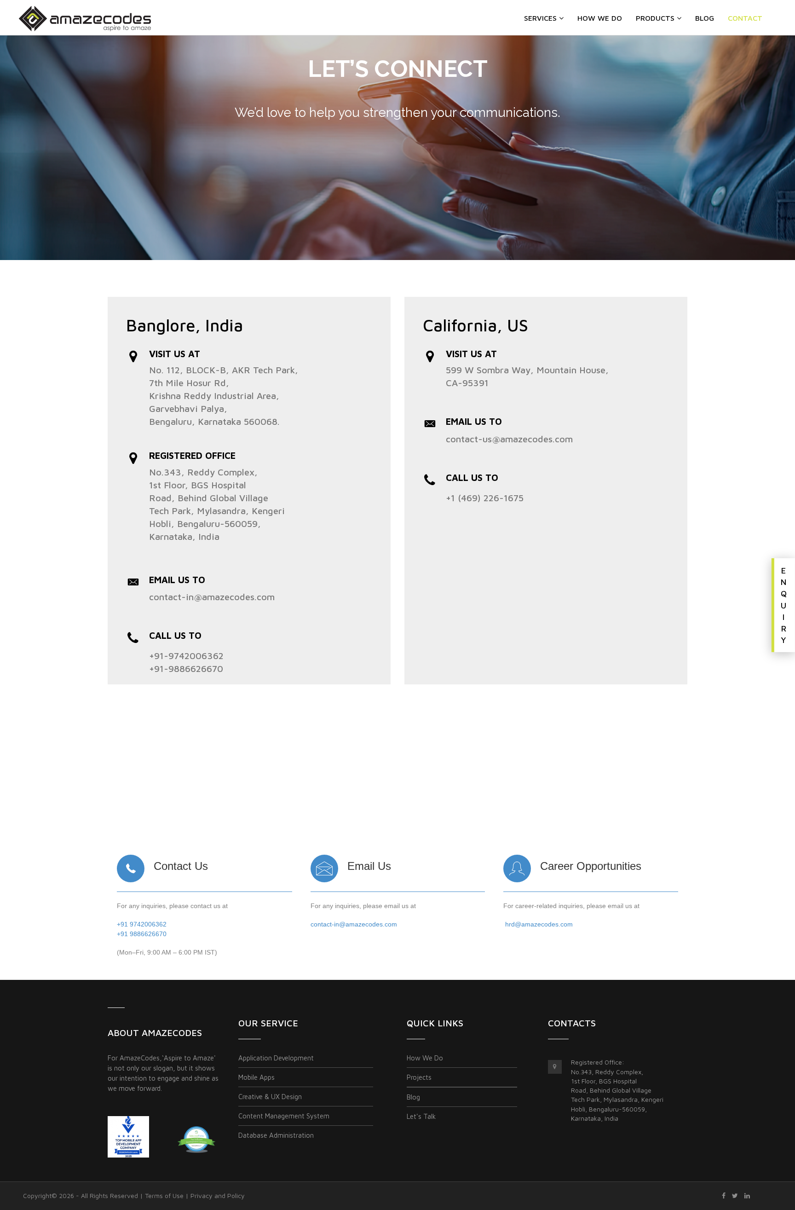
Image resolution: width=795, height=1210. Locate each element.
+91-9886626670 (186, 668)
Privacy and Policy (217, 1195)
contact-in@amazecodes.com (212, 596)
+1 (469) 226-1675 (485, 497)
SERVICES (540, 18)
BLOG (704, 18)
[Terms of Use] (724, 1195)
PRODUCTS (655, 18)
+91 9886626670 (142, 934)
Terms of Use (164, 1195)
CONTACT (745, 18)
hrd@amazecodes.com (539, 924)
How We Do (599, 18)
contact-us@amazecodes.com (509, 439)
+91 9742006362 (142, 924)
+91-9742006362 (186, 655)
